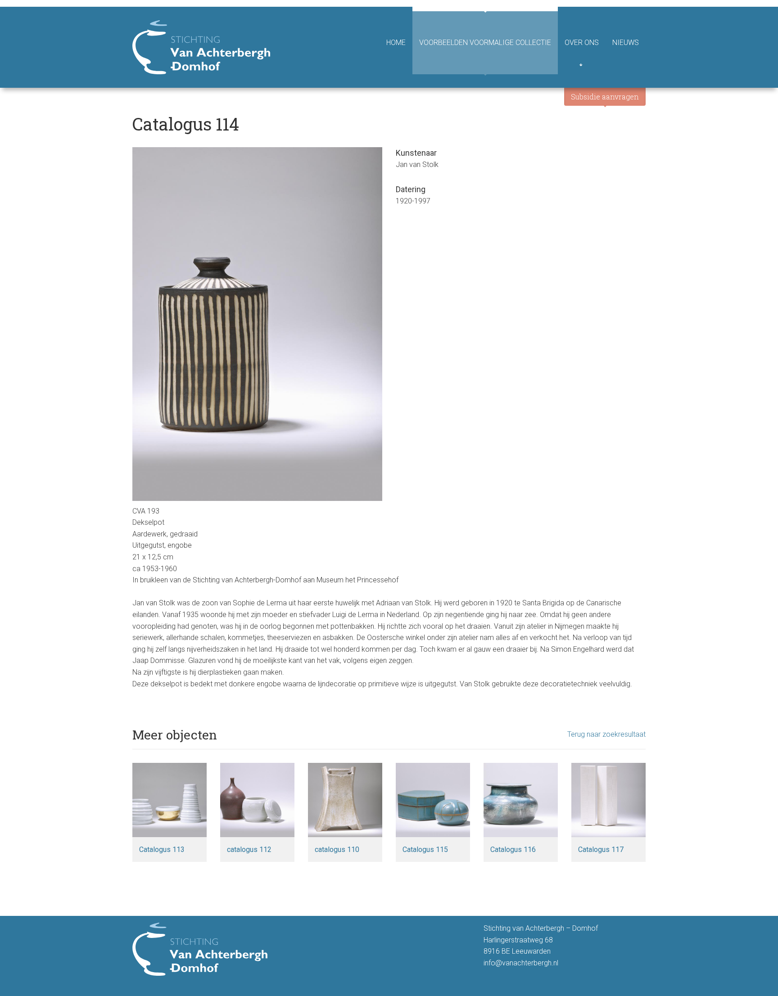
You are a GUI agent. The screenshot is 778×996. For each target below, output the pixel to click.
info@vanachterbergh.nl (521, 963)
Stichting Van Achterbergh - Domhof (201, 47)
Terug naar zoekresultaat (606, 734)
